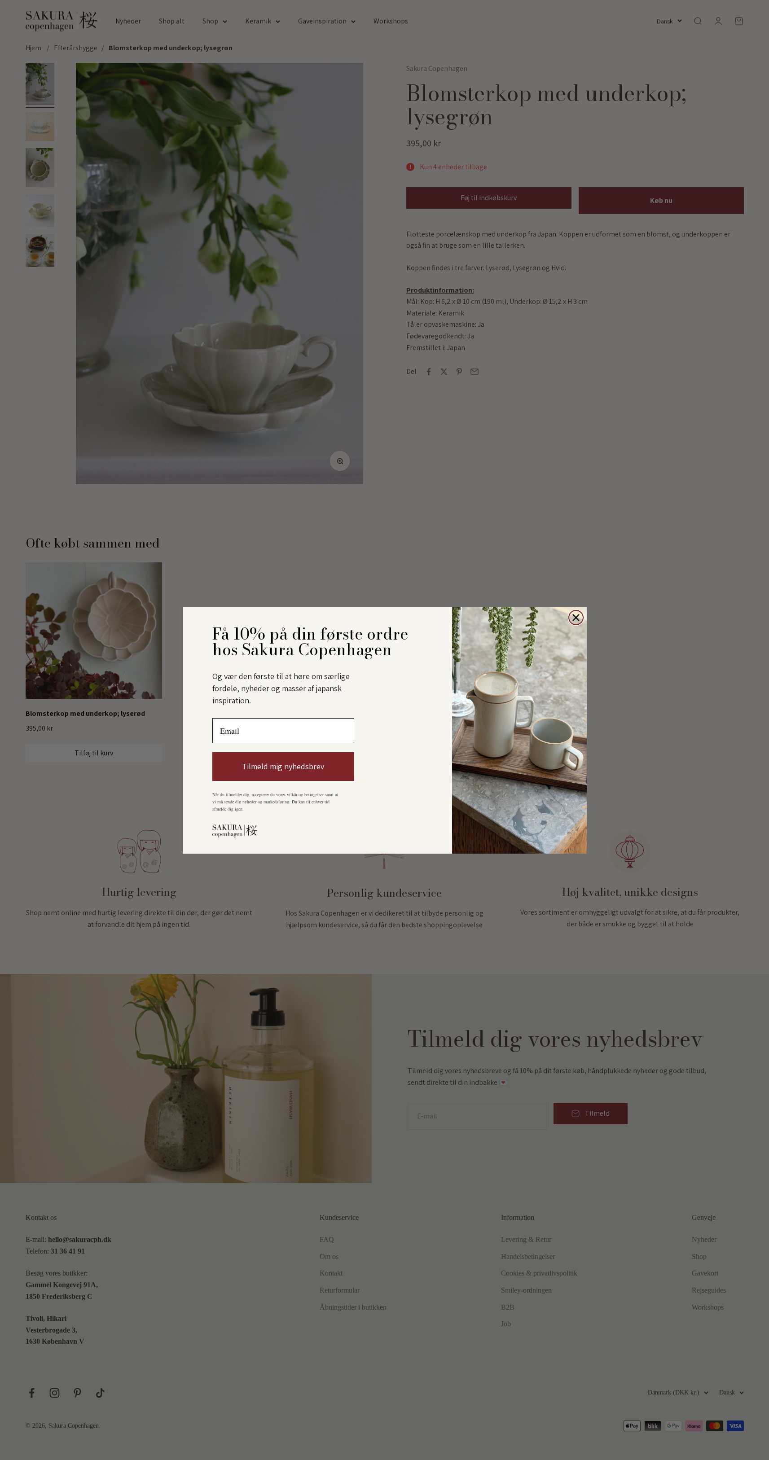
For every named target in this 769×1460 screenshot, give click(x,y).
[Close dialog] (576, 617)
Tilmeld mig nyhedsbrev (283, 766)
